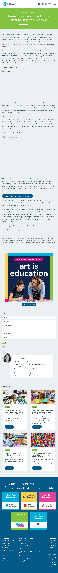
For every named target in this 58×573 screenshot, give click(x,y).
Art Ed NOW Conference (6, 547)
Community (6, 553)
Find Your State (24, 555)
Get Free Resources (29, 304)
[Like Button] (3, 347)
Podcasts (5, 561)
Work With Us (23, 546)
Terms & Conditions (25, 558)
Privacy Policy (23, 561)
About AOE (23, 541)
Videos (4, 558)
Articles (4, 555)
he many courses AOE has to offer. (38, 214)
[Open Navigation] (55, 4)
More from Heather (22, 373)
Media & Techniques (29, 12)
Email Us (53, 562)
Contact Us (22, 543)
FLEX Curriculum (8, 541)
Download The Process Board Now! (17, 196)
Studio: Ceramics (8, 56)
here (18, 112)
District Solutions (8, 550)
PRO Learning (7, 543)
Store (21, 548)
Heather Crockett (23, 24)
